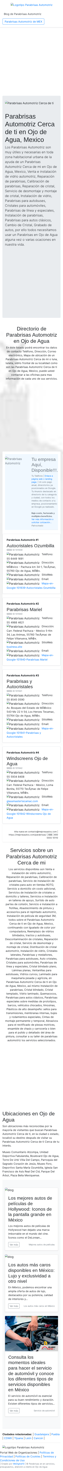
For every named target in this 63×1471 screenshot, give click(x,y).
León (28, 1438)
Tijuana (18, 1438)
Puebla (55, 1434)
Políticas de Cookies (27, 1456)
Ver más (14, 1244)
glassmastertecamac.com (22, 801)
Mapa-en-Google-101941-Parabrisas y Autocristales (30, 732)
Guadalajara (41, 1434)
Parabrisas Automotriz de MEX (23, 21)
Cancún (38, 1438)
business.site (14, 646)
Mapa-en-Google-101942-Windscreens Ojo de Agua (30, 813)
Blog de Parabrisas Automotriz (22, 14)
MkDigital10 (18, 1464)
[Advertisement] (31, 61)
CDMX (8, 1438)
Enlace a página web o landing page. (42, 479)
